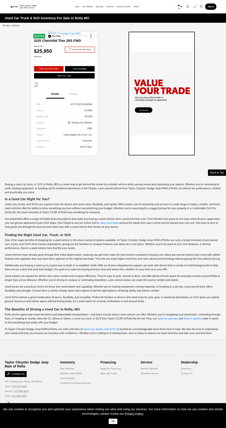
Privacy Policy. (134, 413)
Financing (108, 362)
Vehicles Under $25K (71, 373)
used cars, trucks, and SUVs (99, 329)
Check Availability (80, 69)
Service (146, 362)
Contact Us (18, 374)
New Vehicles (67, 368)
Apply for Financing (110, 368)
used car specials (167, 318)
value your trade (109, 222)
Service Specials (149, 368)
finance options (193, 318)
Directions (186, 368)
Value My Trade (108, 373)
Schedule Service (150, 373)
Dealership (189, 362)
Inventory (67, 362)
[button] (54, 36)
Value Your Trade (64, 76)
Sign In (211, 6)
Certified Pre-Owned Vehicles (75, 383)
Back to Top (217, 172)
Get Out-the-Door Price (81, 49)
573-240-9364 (19, 386)
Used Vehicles (67, 378)
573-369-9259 (21, 391)
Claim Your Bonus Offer (48, 69)
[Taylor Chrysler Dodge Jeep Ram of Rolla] (24, 6)
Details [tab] (55, 93)
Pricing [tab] (73, 93)
